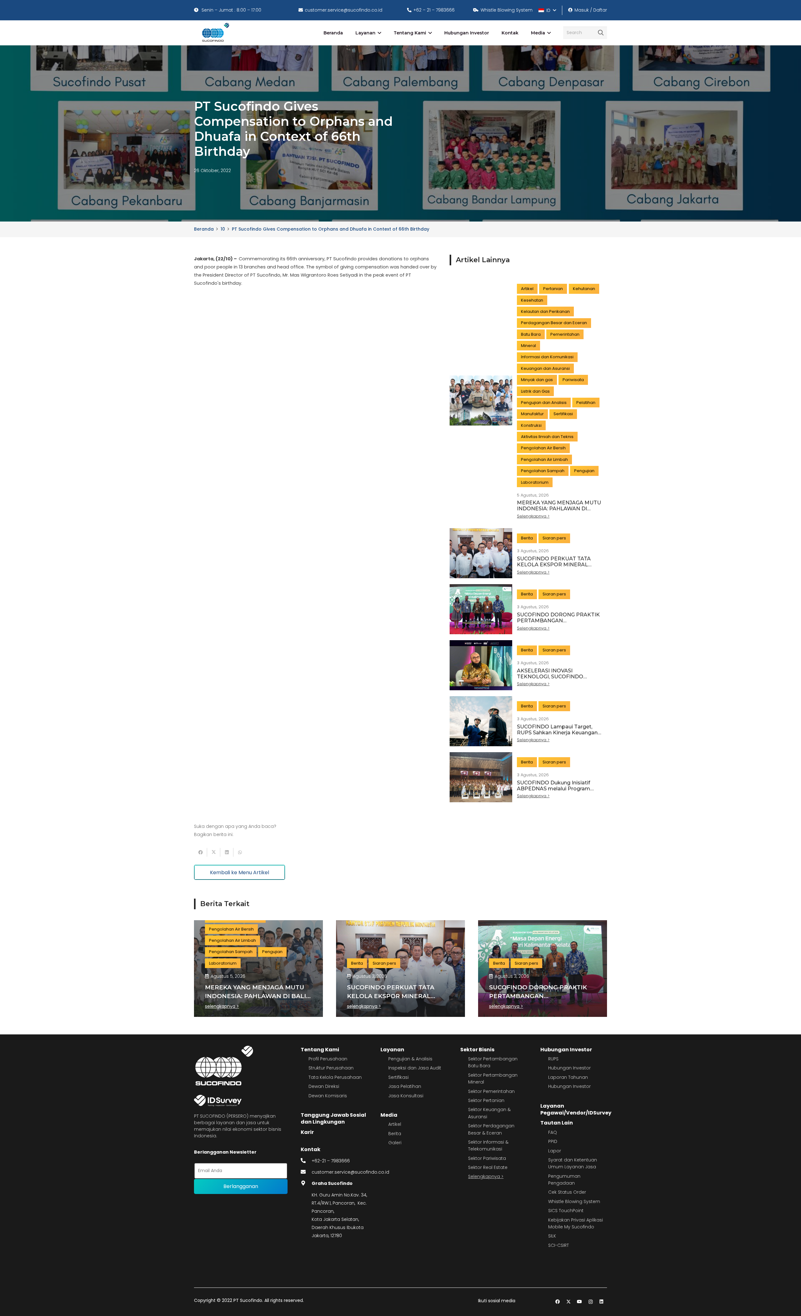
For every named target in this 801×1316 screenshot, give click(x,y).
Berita (394, 1133)
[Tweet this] (213, 852)
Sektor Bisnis (477, 1049)
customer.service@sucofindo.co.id (350, 1172)
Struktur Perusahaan (331, 1068)
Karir (307, 1132)
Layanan (392, 1049)
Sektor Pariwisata (487, 1158)
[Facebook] (557, 1301)
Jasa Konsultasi (405, 1096)
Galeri (394, 1143)
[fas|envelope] (306, 1172)
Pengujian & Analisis (410, 1059)
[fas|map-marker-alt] (306, 1183)
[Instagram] (590, 1301)
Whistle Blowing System (574, 1201)
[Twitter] (568, 1301)
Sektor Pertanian (486, 1100)
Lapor (554, 1151)
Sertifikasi (398, 1077)
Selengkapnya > (485, 1176)
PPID (552, 1141)
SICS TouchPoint (566, 1210)
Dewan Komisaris (328, 1096)
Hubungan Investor (566, 1049)
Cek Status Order (567, 1192)
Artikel (394, 1124)
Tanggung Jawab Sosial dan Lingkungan (333, 1118)
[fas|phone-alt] (306, 1161)
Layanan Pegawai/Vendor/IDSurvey (575, 1109)
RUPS (553, 1059)
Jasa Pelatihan (404, 1086)
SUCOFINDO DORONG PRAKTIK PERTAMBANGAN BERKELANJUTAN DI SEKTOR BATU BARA (558, 624)
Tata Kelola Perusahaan (335, 1077)
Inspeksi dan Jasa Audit (414, 1068)
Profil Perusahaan (328, 1059)
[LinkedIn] (601, 1301)
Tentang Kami (320, 1049)
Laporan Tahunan (568, 1077)
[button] (547, 10)
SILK (552, 1236)
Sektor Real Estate (488, 1167)
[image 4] (214, 32)
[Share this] (200, 852)
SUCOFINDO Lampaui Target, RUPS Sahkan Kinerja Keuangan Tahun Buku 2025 (557, 733)
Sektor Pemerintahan (491, 1091)
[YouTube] (579, 1301)
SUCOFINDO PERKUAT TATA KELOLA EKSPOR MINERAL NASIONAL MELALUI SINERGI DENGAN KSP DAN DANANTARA (558, 568)
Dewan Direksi (324, 1086)
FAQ (552, 1132)
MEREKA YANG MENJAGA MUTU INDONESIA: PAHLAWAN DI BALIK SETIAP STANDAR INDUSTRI (559, 512)
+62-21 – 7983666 (331, 1161)
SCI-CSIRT (558, 1245)
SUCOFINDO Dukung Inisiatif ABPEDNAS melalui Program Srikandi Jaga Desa (553, 789)
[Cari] (601, 32)
